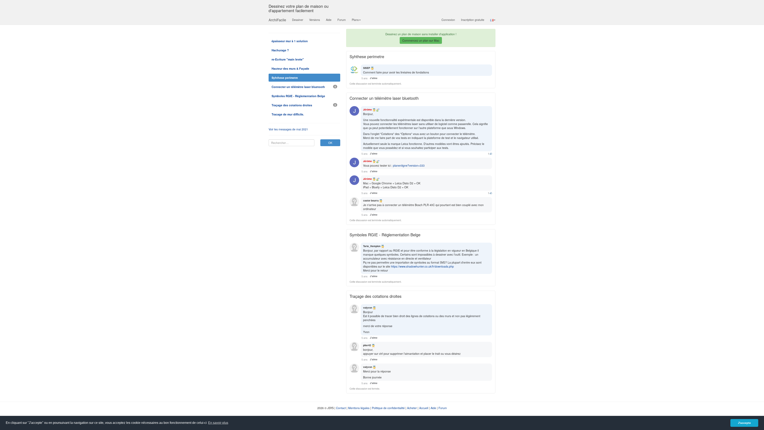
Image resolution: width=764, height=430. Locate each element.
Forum (341, 20)
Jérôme (367, 109)
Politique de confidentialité (388, 408)
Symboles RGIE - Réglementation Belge (385, 234)
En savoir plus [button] (218, 422)
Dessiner (297, 20)
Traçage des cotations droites (375, 296)
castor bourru (371, 200)
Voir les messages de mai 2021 (288, 129)
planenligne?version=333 (409, 165)
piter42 (367, 345)
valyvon (367, 307)
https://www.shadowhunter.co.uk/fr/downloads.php (422, 266)
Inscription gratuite (472, 20)
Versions (314, 20)
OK (330, 143)
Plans (355, 20)
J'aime (373, 78)
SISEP (366, 68)
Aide (328, 20)
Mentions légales (358, 408)
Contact (341, 408)
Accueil (423, 408)
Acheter (412, 408)
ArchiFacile (277, 19)
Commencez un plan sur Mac (420, 40)
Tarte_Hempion (371, 246)
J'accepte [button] (744, 422)
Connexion (448, 20)
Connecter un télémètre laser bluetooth (384, 98)
